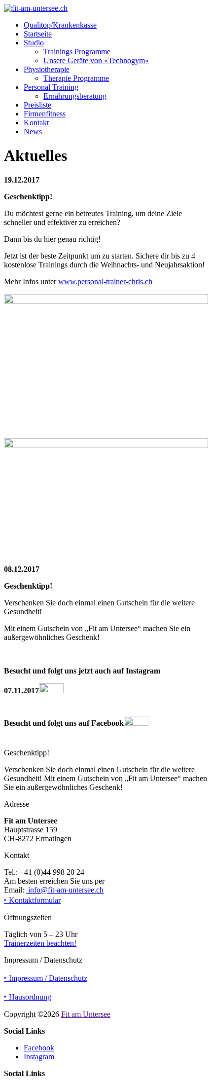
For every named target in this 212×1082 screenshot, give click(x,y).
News (33, 131)
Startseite (38, 34)
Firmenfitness (45, 114)
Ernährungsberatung (74, 96)
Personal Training (51, 87)
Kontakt (36, 122)
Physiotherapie (47, 69)
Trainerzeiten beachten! (40, 943)
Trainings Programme (76, 51)
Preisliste (37, 105)
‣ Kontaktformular (32, 900)
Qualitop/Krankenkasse (60, 25)
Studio (34, 42)
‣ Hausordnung (27, 997)
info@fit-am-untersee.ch (65, 890)
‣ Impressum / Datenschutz (45, 978)
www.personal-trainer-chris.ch (105, 281)
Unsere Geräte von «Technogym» (96, 60)
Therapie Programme (76, 78)
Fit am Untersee (85, 1014)
